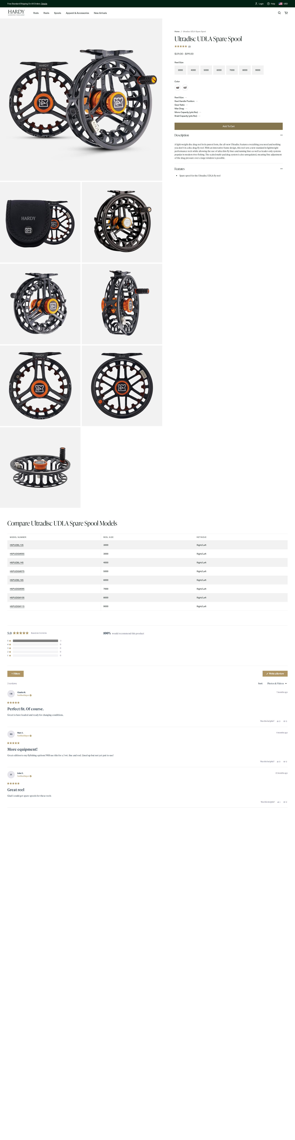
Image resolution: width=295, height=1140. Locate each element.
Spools (57, 13)
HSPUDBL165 (17, 580)
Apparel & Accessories (77, 13)
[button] (183, 46)
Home (177, 31)
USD (286, 3)
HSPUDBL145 (17, 562)
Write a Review (278, 674)
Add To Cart (229, 126)
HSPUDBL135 (17, 545)
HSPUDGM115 (17, 606)
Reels (46, 13)
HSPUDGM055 (17, 553)
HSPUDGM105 (17, 597)
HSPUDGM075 (17, 571)
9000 (257, 70)
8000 (244, 70)
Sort (260, 683)
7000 (232, 70)
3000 (180, 70)
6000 (219, 70)
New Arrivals (100, 13)
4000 (193, 70)
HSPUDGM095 (17, 588)
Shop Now (57, 3)
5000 (206, 70)
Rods (36, 13)
